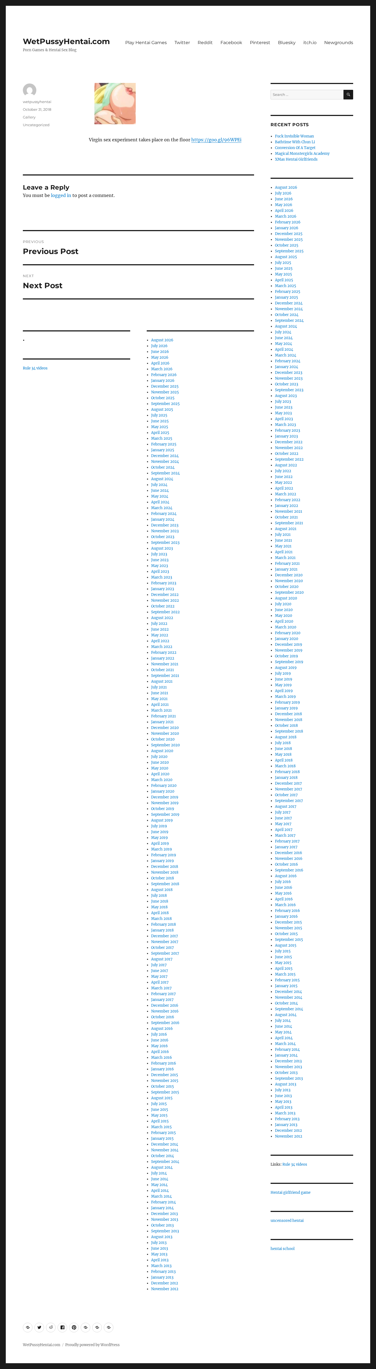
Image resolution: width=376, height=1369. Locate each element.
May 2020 (159, 768)
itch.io (310, 42)
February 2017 (163, 994)
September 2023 (165, 542)
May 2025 (159, 427)
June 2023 (159, 560)
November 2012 (164, 1289)
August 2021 (162, 681)
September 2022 (165, 612)
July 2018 (159, 895)
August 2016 (162, 1028)
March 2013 (161, 1265)
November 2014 (164, 1150)
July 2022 (159, 623)
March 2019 (161, 849)
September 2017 (165, 953)
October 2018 (162, 878)
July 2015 (159, 1103)
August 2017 (162, 959)
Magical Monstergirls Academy (302, 153)
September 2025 (165, 403)
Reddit (205, 42)
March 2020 (161, 779)
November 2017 (164, 941)
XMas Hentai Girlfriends (296, 159)
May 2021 (159, 698)
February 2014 (163, 1202)
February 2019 (163, 855)
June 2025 (160, 421)
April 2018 (160, 913)
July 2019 (159, 826)
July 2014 (159, 1173)
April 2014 (160, 1190)
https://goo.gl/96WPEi (216, 139)
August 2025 (162, 409)
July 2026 (159, 346)
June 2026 (160, 351)
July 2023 (159, 554)
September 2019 (165, 814)
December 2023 (164, 525)
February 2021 (163, 716)
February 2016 (163, 1063)
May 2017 (159, 976)
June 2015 (159, 1109)
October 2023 (162, 536)
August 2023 (162, 548)
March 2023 (161, 577)
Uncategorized (36, 125)
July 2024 (159, 484)
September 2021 (165, 675)
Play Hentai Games (146, 42)
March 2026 (162, 369)
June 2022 (160, 629)
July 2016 (159, 1034)
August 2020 (162, 751)
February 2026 (164, 374)
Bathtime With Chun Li (295, 142)
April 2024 (160, 502)
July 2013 (159, 1242)
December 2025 (165, 386)
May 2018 (159, 907)
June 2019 (159, 832)
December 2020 (165, 727)
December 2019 (164, 797)
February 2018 (163, 924)
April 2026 (160, 363)
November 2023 (165, 531)
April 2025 (160, 432)
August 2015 (162, 1098)
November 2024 (165, 461)
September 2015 (165, 1092)
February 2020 (163, 785)
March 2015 (161, 1127)
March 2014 (161, 1196)
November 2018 (164, 872)
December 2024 (165, 455)
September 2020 (165, 745)
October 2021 (162, 670)
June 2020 (160, 762)
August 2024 (162, 479)
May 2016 (159, 1046)
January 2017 (162, 999)
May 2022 (159, 635)
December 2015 (164, 1075)
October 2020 (163, 739)
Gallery (29, 117)
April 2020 (160, 774)
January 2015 (162, 1138)
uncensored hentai (287, 1220)
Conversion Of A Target (295, 147)
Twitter (182, 42)
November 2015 (164, 1080)
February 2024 (163, 513)
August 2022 (162, 617)
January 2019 (162, 860)
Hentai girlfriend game (290, 1192)
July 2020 (159, 756)
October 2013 (162, 1225)
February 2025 (163, 444)
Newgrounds (338, 42)
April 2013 (159, 1260)
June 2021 (159, 693)
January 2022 (162, 658)
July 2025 (159, 415)
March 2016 (161, 1057)
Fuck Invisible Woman (294, 136)
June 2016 (159, 1040)
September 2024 (165, 473)
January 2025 (162, 450)
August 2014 (162, 1167)
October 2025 (163, 398)
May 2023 (159, 565)
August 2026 (162, 340)
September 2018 (165, 884)
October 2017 (162, 947)
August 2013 (161, 1237)
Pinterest (260, 42)
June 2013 (159, 1248)
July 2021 (159, 687)
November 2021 (164, 664)
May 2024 (159, 496)
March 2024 (161, 508)
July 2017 (159, 965)
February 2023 (163, 583)
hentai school (283, 1248)
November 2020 (165, 733)
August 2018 (162, 889)
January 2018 (162, 930)
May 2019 (159, 837)
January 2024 (162, 519)
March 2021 (161, 710)
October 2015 (162, 1086)
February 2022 (163, 652)
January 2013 (162, 1277)
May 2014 (159, 1184)
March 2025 (161, 438)
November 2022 (165, 600)
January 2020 (162, 791)
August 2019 (162, 820)
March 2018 (161, 918)
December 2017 (164, 936)
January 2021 (162, 722)
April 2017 (160, 982)
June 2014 (159, 1179)
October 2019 (162, 808)
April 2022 (160, 641)
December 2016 (164, 1005)
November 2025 (165, 392)
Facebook (231, 42)
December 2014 (164, 1144)
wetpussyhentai (37, 101)
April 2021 (160, 704)
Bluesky (287, 42)
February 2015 (163, 1132)
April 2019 (160, 843)
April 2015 (160, 1121)
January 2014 (162, 1208)
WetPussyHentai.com (66, 41)
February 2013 (163, 1271)
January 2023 (162, 589)
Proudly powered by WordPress (92, 1345)
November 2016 (165, 1011)
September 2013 (165, 1231)
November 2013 (164, 1219)
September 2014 (165, 1161)
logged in (61, 195)
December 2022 (165, 594)
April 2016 (160, 1051)
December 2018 (164, 866)
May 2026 (159, 357)
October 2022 (163, 606)
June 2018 (159, 901)
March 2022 (161, 646)
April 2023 (160, 571)
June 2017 (159, 970)
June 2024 (160, 490)
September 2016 (165, 1022)
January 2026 (163, 380)
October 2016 (162, 1017)
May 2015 (159, 1115)
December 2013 (164, 1213)
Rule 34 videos (35, 368)
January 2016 (162, 1069)
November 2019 (165, 803)
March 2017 (161, 988)
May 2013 (159, 1254)
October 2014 (162, 1156)
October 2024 (163, 467)
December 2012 (164, 1283)
